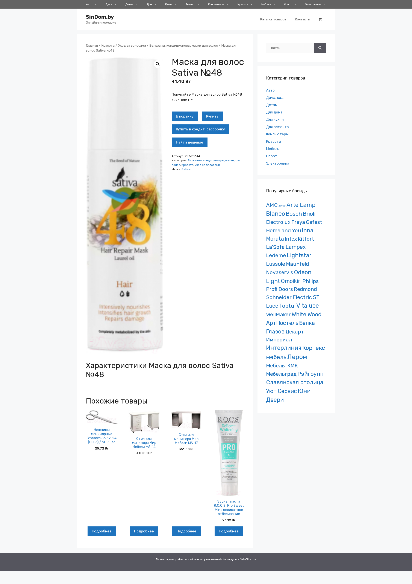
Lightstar (299, 255)
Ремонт (190, 4)
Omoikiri (291, 281)
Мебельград (281, 374)
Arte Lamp (300, 204)
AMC (272, 205)
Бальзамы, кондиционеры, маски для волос (183, 45)
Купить (212, 116)
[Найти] (320, 48)
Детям (129, 4)
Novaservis (279, 272)
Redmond (305, 289)
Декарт (294, 332)
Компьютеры (216, 4)
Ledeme (276, 255)
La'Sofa (275, 247)
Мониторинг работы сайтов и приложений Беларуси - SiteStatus (206, 559)
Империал (279, 340)
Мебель (266, 4)
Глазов (275, 331)
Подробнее (102, 531)
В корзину (185, 116)
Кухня (168, 4)
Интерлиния (283, 347)
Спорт (288, 4)
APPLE (282, 206)
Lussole (275, 264)
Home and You (283, 230)
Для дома (274, 112)
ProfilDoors (279, 289)
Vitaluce (307, 305)
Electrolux (278, 222)
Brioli (309, 214)
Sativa (186, 169)
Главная (92, 45)
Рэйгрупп (310, 373)
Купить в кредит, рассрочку (200, 129)
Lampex (296, 247)
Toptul (287, 306)
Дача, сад (274, 97)
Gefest (314, 222)
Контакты (302, 19)
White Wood (306, 314)
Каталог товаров (273, 19)
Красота (243, 4)
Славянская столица (294, 382)
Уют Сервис (281, 391)
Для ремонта (277, 127)
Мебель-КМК (282, 365)
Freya (298, 222)
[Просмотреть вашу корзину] (320, 19)
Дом (149, 4)
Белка (307, 323)
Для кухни (275, 119)
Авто (89, 4)
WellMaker (278, 314)
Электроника (313, 4)
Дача (109, 4)
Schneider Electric (289, 297)
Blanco (275, 213)
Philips (310, 281)
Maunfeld (297, 264)
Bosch (294, 213)
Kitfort (306, 239)
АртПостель (282, 323)
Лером (297, 357)
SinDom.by (100, 17)
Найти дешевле (189, 142)
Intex (291, 239)
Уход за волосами (132, 45)
